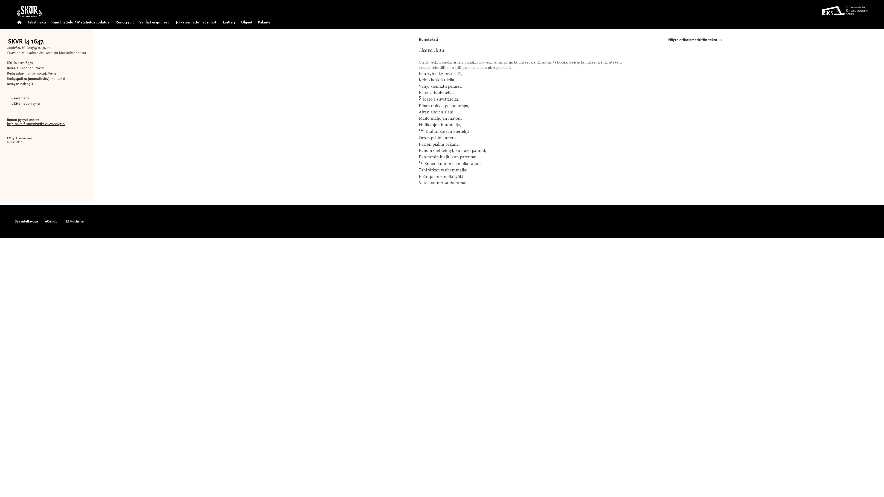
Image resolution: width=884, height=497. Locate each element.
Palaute (264, 23)
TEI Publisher (74, 221)
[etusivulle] (19, 21)
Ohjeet (246, 23)
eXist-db (51, 221)
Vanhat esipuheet (154, 23)
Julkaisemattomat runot (196, 23)
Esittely (229, 23)
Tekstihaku (37, 23)
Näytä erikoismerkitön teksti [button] (693, 40)
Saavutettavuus (26, 221)
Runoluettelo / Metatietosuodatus (80, 23)
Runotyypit (125, 23)
